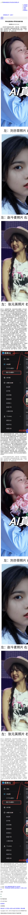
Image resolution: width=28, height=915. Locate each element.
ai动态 (24, 8)
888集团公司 (6, 14)
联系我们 (25, 10)
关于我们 (25, 6)
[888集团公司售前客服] (1, 894)
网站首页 (3, 908)
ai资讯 (24, 7)
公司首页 (25, 4)
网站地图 (23, 908)
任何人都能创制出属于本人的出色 (12, 886)
